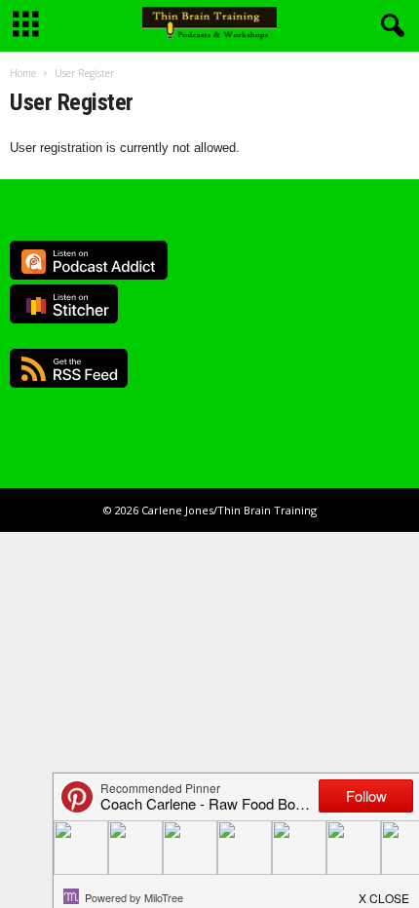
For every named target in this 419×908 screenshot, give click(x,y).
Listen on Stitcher (64, 303)
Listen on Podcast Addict (89, 260)
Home (23, 73)
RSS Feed (69, 368)
